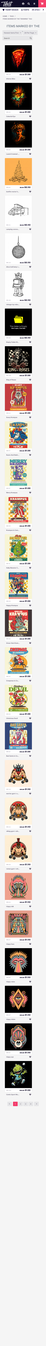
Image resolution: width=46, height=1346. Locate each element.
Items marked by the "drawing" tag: (17, 19)
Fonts (26, 10)
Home (5, 16)
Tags (12, 16)
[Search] (31, 37)
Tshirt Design (11, 10)
